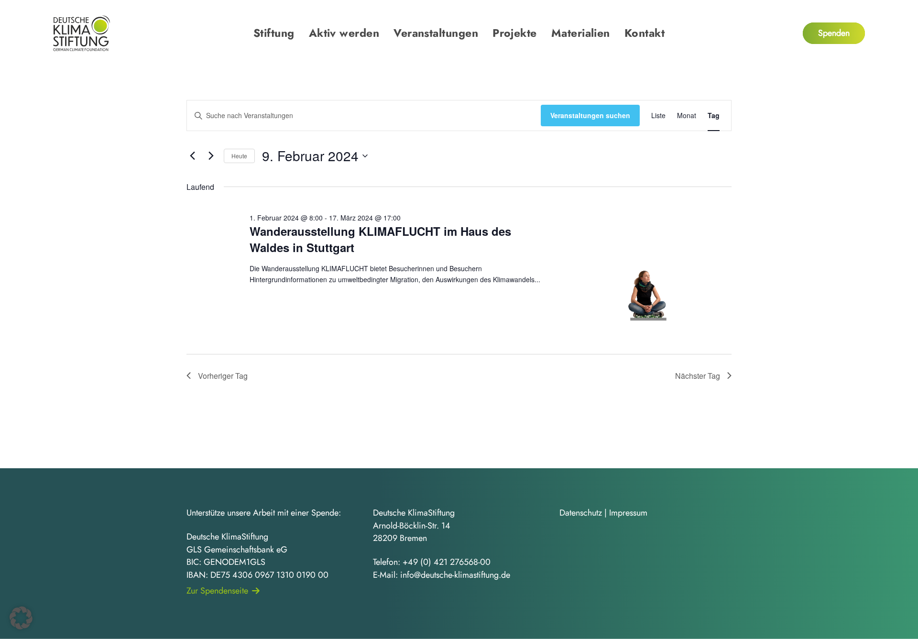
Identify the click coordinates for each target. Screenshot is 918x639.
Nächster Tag (697, 375)
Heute (239, 156)
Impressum (628, 513)
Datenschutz (580, 513)
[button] (21, 618)
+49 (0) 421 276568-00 (447, 562)
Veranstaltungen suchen (590, 115)
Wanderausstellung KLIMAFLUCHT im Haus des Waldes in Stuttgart (380, 239)
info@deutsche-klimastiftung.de (455, 575)
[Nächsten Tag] (211, 156)
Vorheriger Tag (223, 375)
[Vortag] (192, 156)
